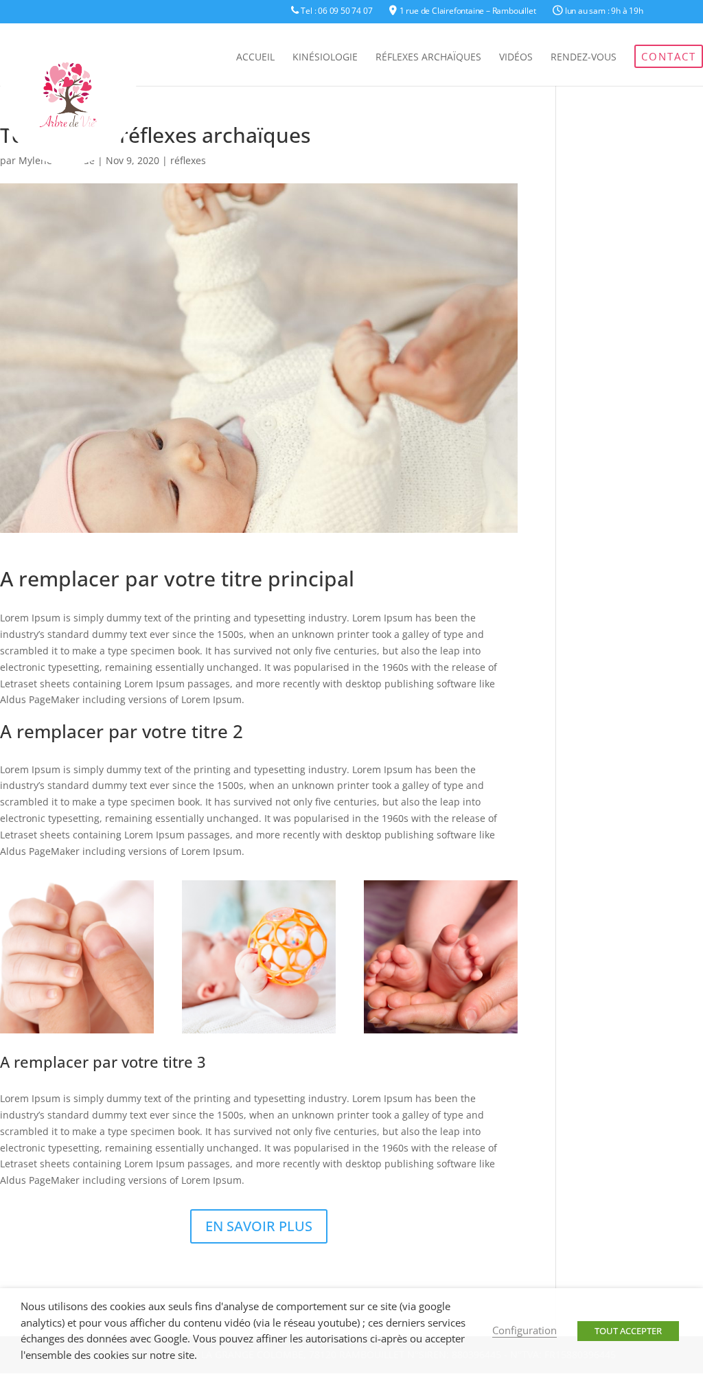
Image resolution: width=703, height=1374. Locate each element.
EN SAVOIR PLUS (258, 1226)
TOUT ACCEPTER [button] (628, 1331)
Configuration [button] (524, 1330)
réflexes (188, 160)
